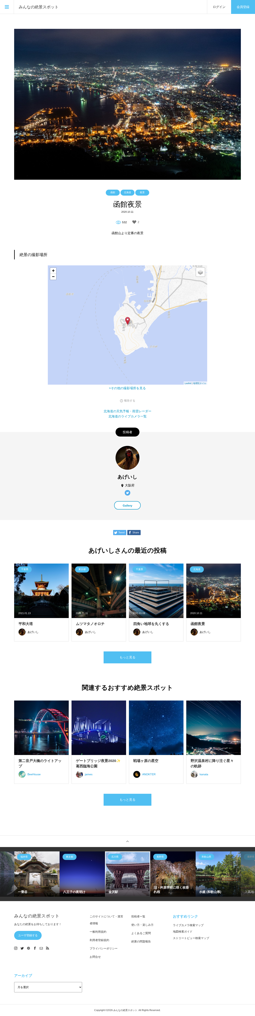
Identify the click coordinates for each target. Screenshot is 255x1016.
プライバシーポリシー (104, 948)
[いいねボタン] (134, 222)
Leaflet (188, 383)
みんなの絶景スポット (39, 7)
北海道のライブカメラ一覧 (127, 416)
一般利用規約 (98, 931)
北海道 (127, 192)
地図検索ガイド (182, 931)
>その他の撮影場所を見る (127, 388)
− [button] (53, 276)
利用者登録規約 (99, 940)
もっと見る (127, 657)
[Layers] (200, 272)
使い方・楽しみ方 (142, 924)
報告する (129, 400)
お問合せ (95, 956)
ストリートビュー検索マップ (191, 938)
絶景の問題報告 (141, 941)
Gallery (127, 505)
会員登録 (243, 7)
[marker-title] (127, 321)
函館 (112, 192)
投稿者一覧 (138, 916)
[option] (37, 874)
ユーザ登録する (28, 935)
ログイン (219, 7)
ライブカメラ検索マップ (188, 925)
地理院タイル (199, 383)
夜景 (142, 192)
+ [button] (53, 270)
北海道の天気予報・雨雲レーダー (127, 411)
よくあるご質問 (141, 933)
